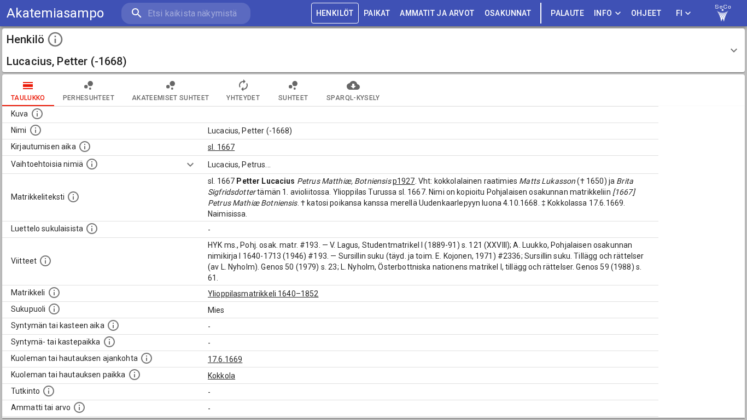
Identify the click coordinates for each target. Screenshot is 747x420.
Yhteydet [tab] (243, 98)
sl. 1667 (221, 147)
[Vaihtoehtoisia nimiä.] (92, 164)
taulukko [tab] (28, 98)
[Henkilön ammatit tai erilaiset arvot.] (79, 407)
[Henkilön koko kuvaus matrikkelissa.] (73, 197)
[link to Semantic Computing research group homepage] (722, 13)
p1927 (404, 181)
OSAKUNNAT (508, 13)
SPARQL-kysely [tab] (353, 98)
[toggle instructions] (55, 39)
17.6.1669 (225, 359)
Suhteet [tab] (293, 98)
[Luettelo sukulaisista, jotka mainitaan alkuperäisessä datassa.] (92, 228)
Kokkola (221, 375)
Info (603, 13)
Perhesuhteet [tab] (88, 98)
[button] (373, 50)
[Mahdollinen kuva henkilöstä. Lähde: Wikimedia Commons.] (37, 113)
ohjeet (646, 13)
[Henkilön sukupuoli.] (54, 309)
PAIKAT (377, 13)
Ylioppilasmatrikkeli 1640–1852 (263, 293)
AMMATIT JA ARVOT (437, 13)
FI (679, 13)
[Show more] (190, 164)
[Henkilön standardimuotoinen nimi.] (35, 130)
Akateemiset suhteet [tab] (170, 98)
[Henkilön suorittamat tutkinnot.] (48, 391)
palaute (567, 13)
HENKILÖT (335, 13)
